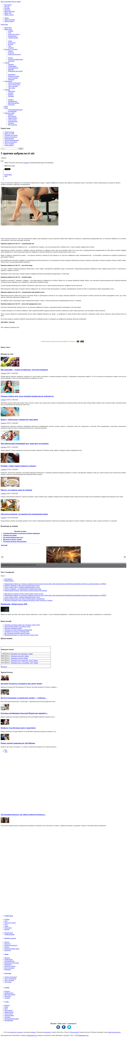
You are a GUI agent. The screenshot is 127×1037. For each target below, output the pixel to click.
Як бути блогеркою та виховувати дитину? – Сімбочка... (24, 698)
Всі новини (8, 4)
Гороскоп (11, 123)
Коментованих (9, 580)
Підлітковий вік (13, 68)
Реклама (7, 8)
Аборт (10, 41)
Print (5, 176)
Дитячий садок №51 (17, 656)
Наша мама (4, 24)
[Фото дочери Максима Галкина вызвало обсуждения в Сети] (63, 554)
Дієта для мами (13, 86)
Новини (10, 114)
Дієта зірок (11, 88)
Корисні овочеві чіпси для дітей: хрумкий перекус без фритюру (24, 598)
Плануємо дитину (14, 34)
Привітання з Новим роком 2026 (14, 604)
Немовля (11, 64)
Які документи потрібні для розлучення (17, 633)
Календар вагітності (14, 54)
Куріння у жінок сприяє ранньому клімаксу (18, 466)
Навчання (11, 79)
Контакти (7, 10)
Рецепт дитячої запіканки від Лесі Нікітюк (18, 743)
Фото (6, 106)
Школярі (11, 69)
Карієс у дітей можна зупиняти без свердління (19, 419)
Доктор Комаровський (15, 109)
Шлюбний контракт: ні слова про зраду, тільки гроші (21, 635)
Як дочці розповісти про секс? (13, 537)
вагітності (48, 1032)
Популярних (8, 579)
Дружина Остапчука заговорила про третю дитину (21, 684)
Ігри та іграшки (13, 78)
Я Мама (10, 31)
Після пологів (74, 1032)
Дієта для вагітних (14, 84)
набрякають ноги (14, 327)
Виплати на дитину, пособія (12, 539)
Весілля (10, 44)
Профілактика (12, 101)
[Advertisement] (29, 334)
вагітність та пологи (16, 1032)
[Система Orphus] (63, 342)
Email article (8, 174)
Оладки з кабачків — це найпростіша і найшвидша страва (22, 589)
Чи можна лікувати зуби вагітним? (15, 541)
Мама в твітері (9, 15)
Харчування (8, 81)
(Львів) (30, 654)
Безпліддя (11, 61)
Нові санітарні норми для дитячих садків (17, 626)
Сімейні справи (8, 915)
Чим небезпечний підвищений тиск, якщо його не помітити (25, 443)
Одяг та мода (12, 119)
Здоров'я (11, 47)
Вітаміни (11, 96)
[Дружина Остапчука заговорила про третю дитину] (5, 680)
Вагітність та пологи (11, 49)
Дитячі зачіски (9, 145)
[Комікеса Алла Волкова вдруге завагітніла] (5, 724)
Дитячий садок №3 (17, 658)
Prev (5, 750)
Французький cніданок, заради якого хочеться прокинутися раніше (25, 590)
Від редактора (12, 124)
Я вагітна (11, 52)
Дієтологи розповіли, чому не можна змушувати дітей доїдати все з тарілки (28, 600)
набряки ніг (7, 327)
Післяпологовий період (15, 59)
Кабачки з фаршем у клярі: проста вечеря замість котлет (22, 585)
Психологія (11, 42)
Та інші (6, 1001)
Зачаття (10, 51)
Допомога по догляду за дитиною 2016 (16, 631)
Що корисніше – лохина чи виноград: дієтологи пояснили (24, 370)
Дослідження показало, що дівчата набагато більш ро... (23, 814)
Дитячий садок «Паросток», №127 (22, 660)
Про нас (7, 6)
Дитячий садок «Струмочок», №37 (22, 662)
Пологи (10, 58)
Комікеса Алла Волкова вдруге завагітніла (18, 728)
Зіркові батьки (12, 118)
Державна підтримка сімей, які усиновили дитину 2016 (22, 625)
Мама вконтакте (9, 11)
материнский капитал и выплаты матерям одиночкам (21, 533)
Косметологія (12, 36)
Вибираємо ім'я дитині (15, 71)
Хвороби (7, 89)
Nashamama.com (32, 1035)
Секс (9, 46)
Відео (6, 108)
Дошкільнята (12, 66)
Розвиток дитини (13, 76)
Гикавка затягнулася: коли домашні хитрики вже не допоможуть (27, 396)
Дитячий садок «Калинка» (19, 654)
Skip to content (16, 1)
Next (5, 751)
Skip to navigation (6, 1)
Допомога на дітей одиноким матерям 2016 (18, 630)
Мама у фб (7, 13)
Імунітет (10, 99)
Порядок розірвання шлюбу (13, 628)
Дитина (6, 63)
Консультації (12, 116)
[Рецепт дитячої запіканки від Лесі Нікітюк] (5, 739)
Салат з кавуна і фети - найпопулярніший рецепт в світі (22, 587)
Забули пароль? (9, 21)
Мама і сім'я (8, 29)
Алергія (10, 93)
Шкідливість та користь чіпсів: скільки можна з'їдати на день (23, 593)
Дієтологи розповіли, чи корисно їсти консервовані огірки (24, 514)
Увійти (6, 18)
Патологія (11, 104)
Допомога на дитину (11, 135)
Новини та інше (9, 113)
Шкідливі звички (13, 103)
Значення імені (13, 121)
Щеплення (11, 91)
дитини (33, 1032)
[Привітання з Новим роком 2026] (5, 611)
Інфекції (10, 94)
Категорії (4, 545)
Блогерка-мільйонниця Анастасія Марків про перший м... (24, 713)
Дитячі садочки (9, 132)
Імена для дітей (9, 133)
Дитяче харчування (14, 83)
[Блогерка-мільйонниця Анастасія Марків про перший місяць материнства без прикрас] (5, 709)
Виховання (11, 74)
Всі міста (4, 666)
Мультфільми (12, 111)
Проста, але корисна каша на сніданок (16, 490)
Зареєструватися (9, 19)
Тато (9, 32)
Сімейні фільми (13, 37)
